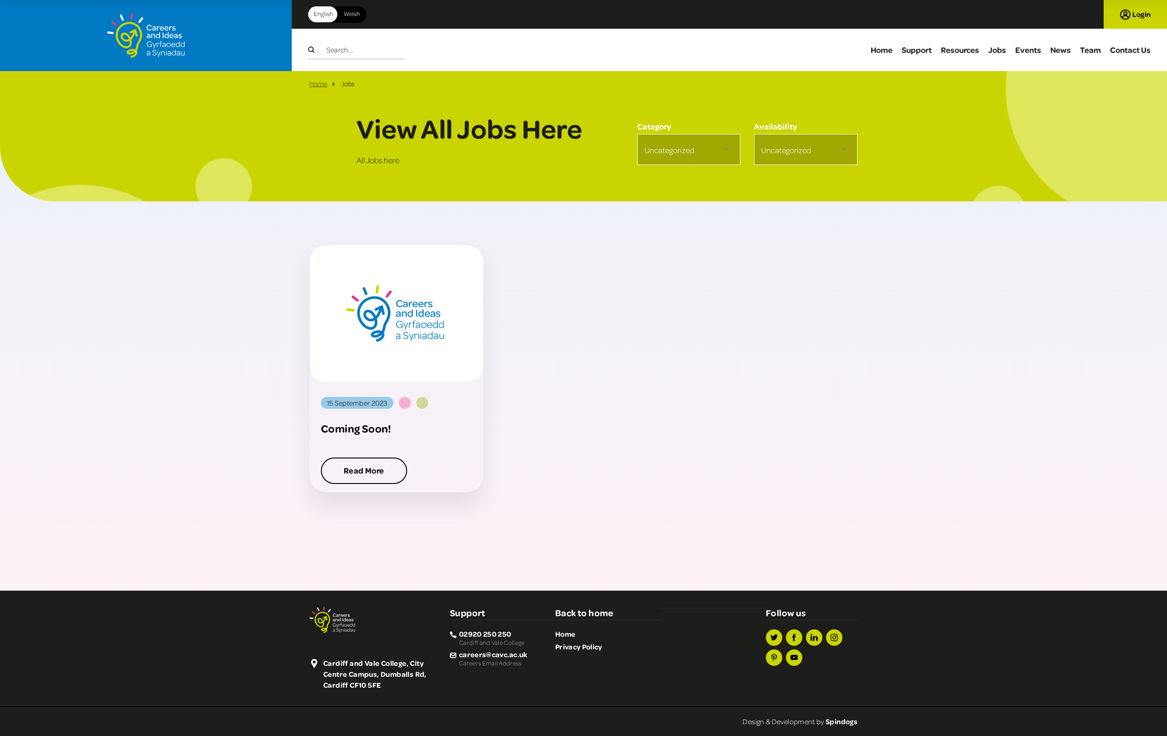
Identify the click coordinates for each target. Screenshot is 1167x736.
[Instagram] (834, 637)
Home (882, 50)
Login (1141, 14)
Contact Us (1130, 50)
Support (917, 50)
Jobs (997, 50)
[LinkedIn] (814, 637)
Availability (775, 126)
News (1060, 50)
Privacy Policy (578, 646)
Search (317, 50)
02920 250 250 (485, 633)
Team (1090, 50)
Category (654, 126)
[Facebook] (794, 637)
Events (1028, 50)
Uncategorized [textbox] (669, 150)
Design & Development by (800, 721)
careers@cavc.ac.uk (493, 654)
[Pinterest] (774, 657)
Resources (960, 50)
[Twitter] (774, 637)
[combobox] (689, 149)
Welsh (348, 13)
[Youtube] (794, 657)
